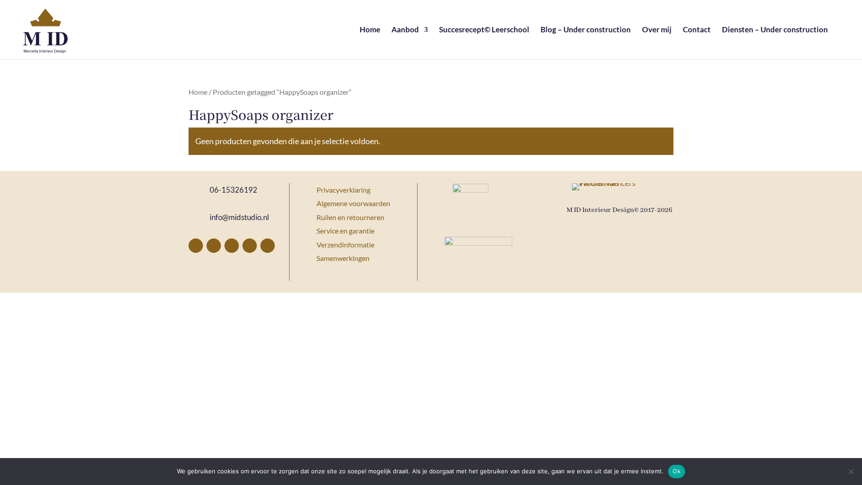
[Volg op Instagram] (231, 245)
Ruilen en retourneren (350, 217)
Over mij (657, 30)
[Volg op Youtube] (267, 245)
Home (370, 30)
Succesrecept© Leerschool (484, 30)
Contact (697, 30)
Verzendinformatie (345, 244)
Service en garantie (345, 230)
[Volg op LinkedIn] (249, 245)
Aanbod (405, 30)
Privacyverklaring (343, 189)
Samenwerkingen (343, 258)
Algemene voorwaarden (353, 203)
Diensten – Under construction (775, 30)
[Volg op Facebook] (196, 245)
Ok (677, 471)
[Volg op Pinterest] (214, 245)
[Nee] (850, 471)
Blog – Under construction (586, 30)
